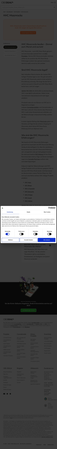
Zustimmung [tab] (10, 212)
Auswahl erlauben (28, 239)
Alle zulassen (46, 239)
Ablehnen (10, 239)
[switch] (21, 234)
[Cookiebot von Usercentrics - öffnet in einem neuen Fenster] (49, 208)
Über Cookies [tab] (47, 212)
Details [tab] (28, 212)
